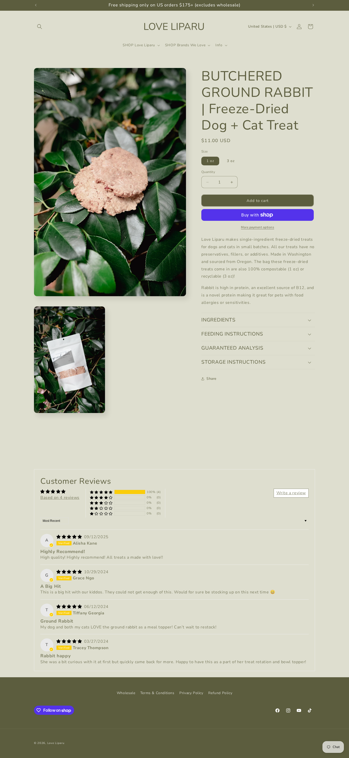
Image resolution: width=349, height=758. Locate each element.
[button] (39, 26)
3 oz (231, 160)
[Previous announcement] (35, 5)
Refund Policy (220, 693)
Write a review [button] (291, 493)
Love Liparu (55, 743)
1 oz (210, 160)
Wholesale (126, 693)
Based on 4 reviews (59, 497)
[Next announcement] (313, 5)
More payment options (257, 227)
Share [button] (211, 378)
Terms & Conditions (157, 693)
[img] (69, 537)
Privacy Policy (191, 693)
